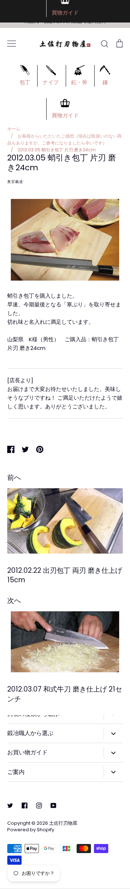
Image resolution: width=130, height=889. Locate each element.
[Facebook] (24, 805)
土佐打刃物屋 (63, 823)
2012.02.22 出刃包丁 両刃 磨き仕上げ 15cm (64, 575)
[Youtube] (53, 805)
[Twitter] (10, 805)
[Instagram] (39, 805)
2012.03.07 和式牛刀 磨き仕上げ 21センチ (64, 694)
